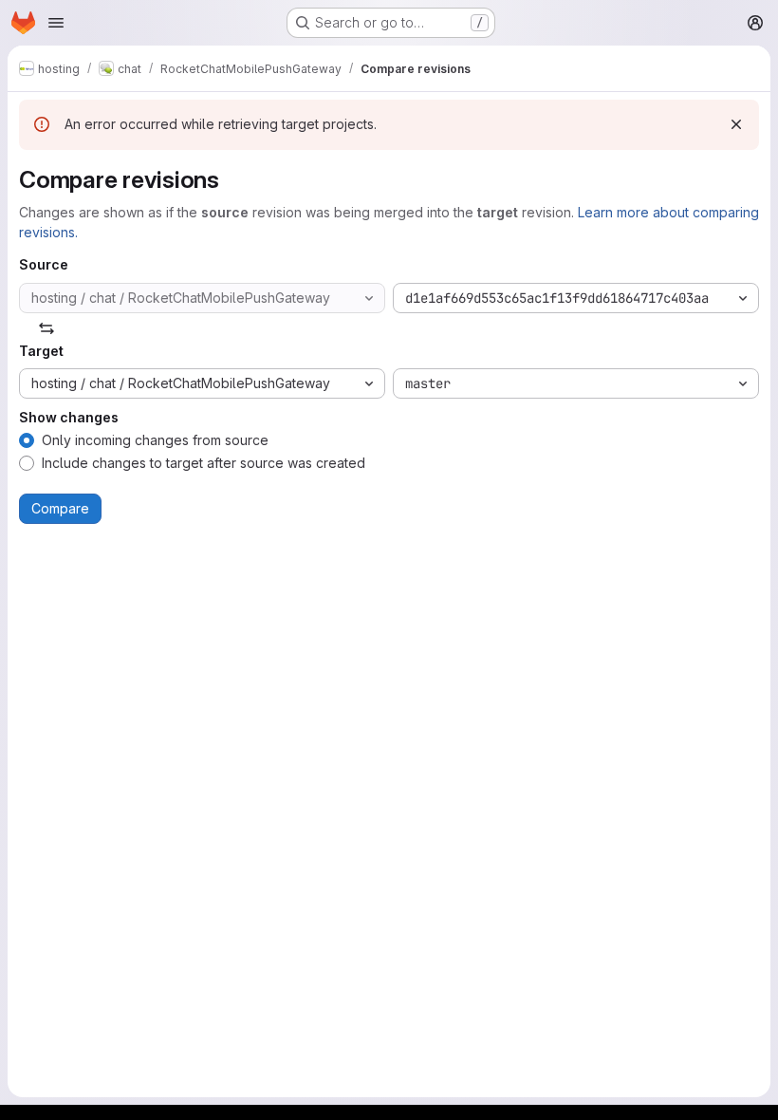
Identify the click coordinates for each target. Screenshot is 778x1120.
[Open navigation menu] (56, 23)
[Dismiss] (736, 124)
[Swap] (46, 328)
